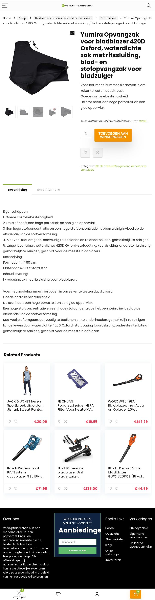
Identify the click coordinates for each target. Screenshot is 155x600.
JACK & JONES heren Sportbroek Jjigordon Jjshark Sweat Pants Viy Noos (24, 407)
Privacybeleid (139, 528)
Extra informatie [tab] (48, 190)
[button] (72, 33)
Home (7, 18)
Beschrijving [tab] (17, 190)
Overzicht (112, 534)
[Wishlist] (58, 594)
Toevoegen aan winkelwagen (113, 135)
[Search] (149, 5)
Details (142, 121)
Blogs (109, 545)
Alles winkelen (115, 539)
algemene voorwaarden (139, 535)
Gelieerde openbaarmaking (142, 545)
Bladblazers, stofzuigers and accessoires (63, 18)
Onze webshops (112, 552)
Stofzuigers (108, 18)
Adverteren (113, 560)
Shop (22, 18)
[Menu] (5, 5)
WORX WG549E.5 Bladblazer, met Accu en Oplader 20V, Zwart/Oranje (126, 407)
